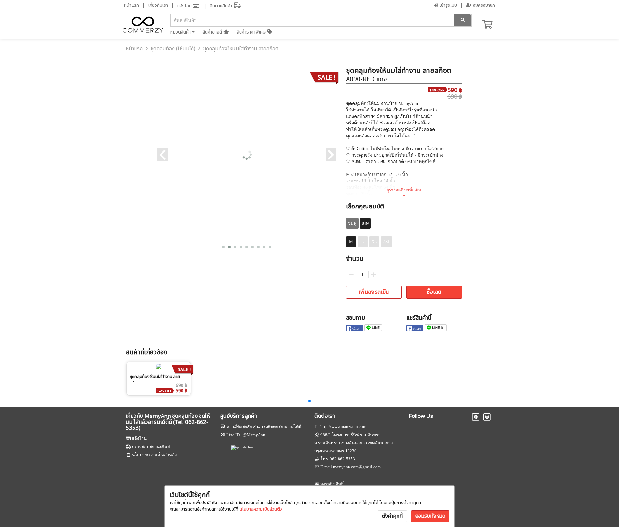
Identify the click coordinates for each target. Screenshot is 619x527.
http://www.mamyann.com (343, 426)
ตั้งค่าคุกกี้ (392, 516)
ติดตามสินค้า (221, 6)
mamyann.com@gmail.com (357, 467)
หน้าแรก (131, 5)
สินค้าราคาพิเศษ (252, 32)
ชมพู (352, 223)
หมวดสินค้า (181, 32)
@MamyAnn (254, 434)
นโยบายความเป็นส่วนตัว (261, 509)
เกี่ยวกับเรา (158, 5)
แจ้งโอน (185, 6)
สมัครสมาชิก (483, 5)
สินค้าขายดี (212, 32)
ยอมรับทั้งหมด (430, 516)
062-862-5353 (342, 458)
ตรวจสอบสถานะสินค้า (152, 446)
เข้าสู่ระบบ (447, 5)
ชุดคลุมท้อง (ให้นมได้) (173, 49)
